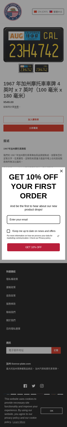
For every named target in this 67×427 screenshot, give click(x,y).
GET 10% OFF (33, 247)
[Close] (61, 171)
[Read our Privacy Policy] (58, 236)
